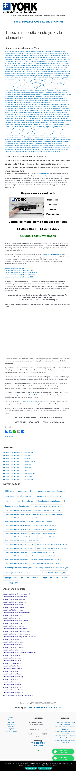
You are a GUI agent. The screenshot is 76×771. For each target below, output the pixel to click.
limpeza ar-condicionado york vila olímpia (51, 141)
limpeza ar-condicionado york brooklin (52, 63)
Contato (11, 726)
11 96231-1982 (54, 707)
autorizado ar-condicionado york (55, 51)
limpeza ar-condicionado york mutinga (45, 529)
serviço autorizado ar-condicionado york (17, 151)
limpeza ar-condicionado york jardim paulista (52, 92)
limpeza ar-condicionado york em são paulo (34, 77)
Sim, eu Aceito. (31, 768)
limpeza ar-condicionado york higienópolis (55, 79)
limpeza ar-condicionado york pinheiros (26, 116)
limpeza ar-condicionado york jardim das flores (30, 89)
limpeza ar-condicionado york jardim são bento (47, 514)
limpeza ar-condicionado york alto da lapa (18, 59)
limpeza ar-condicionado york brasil (28, 63)
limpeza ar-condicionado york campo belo (27, 67)
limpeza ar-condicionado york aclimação (37, 55)
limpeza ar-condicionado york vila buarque (52, 132)
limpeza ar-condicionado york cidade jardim (34, 73)
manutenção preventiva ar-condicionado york (21, 573)
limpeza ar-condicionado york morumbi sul (36, 104)
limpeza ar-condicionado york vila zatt (36, 145)
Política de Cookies (45, 768)
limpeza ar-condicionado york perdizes (42, 552)
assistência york (17, 51)
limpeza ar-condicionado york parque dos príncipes (52, 544)
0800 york (8, 51)
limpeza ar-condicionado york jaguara (53, 83)
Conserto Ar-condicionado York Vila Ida (15, 470)
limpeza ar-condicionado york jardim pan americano (21, 92)
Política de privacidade (11, 731)
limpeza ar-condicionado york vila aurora (25, 132)
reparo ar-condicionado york (59, 149)
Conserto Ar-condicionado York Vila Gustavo (17, 476)
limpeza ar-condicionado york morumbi (45, 525)
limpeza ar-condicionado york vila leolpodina (43, 136)
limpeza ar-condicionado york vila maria (39, 138)
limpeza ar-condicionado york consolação (49, 75)
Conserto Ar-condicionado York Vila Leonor (17, 455)
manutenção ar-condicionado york (18, 568)
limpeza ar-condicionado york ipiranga (28, 83)
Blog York (11, 729)
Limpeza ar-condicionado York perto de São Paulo (21, 272)
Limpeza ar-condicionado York (22, 48)
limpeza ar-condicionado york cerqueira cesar (36, 71)
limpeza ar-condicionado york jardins (36, 100)
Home (11, 717)
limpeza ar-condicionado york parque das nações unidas (22, 541)
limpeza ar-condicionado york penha (42, 114)
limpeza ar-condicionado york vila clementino (19, 134)
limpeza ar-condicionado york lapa (15, 521)
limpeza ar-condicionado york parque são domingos (52, 548)
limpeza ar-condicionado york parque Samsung (48, 112)
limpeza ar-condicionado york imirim (42, 81)
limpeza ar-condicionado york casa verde (45, 69)
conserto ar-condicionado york (14, 53)
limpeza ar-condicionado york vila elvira (46, 134)
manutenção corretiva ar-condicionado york (51, 568)
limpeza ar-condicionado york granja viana (28, 79)
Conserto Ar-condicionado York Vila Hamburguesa (19, 473)
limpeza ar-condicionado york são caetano (30, 126)
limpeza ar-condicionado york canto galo (54, 67)
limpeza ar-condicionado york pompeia (16, 563)
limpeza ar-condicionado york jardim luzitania (54, 91)
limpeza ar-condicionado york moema (20, 102)
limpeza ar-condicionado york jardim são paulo (43, 98)
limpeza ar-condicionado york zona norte (48, 147)
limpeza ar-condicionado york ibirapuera (17, 81)
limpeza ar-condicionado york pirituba (16, 559)
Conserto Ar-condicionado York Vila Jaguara (17, 458)
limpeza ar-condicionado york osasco (22, 106)
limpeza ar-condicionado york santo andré (39, 124)
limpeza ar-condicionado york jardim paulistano (20, 94)
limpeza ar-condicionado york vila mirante (30, 139)
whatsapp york (55, 151)
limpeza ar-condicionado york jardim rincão (41, 96)
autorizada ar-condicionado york (33, 51)
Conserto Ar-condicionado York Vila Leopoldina (18, 452)
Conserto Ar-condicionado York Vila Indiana (17, 467)
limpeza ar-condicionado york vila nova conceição (21, 141)
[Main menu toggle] (72, 7)
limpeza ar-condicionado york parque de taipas (49, 110)
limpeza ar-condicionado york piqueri (51, 116)
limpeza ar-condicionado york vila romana (41, 143)
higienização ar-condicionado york (36, 53)
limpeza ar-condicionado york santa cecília (18, 122)
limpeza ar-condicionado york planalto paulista (37, 118)
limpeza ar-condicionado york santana (45, 122)
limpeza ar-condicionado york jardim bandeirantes (34, 87)
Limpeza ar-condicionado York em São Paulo (19, 270)
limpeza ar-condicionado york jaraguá (36, 85)
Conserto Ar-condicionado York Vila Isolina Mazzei (19, 461)
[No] (74, 766)
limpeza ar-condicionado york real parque (57, 120)
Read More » (9, 437)
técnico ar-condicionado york (40, 151)
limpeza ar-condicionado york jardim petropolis (50, 94)
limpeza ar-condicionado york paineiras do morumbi (20, 537)
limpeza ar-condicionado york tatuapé (35, 130)
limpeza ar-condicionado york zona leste (22, 147)
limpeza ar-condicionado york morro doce (46, 102)
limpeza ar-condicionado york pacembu (47, 106)
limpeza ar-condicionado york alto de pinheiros (47, 59)
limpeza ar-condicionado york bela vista (34, 61)
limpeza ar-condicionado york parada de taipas (46, 108)
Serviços (11, 722)
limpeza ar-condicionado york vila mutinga (57, 139)
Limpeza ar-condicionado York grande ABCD (19, 277)
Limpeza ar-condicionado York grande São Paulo (20, 275)
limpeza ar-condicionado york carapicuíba (18, 69)
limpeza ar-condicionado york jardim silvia (17, 514)
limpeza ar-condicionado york (14, 55)
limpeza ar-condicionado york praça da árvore (29, 120)
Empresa (11, 720)
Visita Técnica (11, 724)
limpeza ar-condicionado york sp (22, 128)
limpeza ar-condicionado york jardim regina (18, 510)
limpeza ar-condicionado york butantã (40, 65)
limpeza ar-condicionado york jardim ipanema (24, 91)
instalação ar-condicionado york (58, 53)
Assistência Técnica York (29, 402)
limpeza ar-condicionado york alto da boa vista (52, 57)
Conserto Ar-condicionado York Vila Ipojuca (17, 464)
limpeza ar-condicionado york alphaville (24, 57)
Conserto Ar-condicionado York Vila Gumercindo (18, 479)
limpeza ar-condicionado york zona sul (37, 149)
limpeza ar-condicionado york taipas (44, 128)
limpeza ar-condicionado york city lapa (22, 75)
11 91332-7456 (35, 707)
